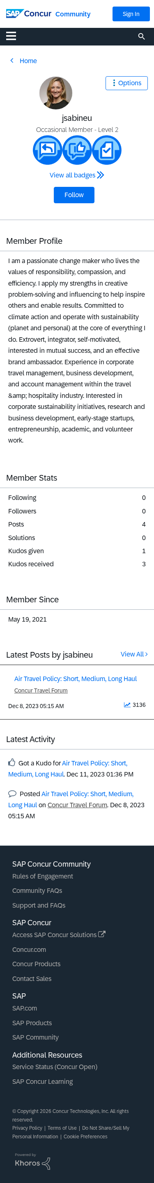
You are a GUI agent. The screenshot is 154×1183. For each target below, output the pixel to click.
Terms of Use (62, 1128)
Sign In (131, 14)
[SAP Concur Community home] (28, 12)
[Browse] (15, 35)
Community (72, 14)
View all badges (72, 175)
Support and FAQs (38, 905)
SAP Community (35, 1037)
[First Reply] (47, 150)
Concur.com (29, 949)
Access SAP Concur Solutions (55, 934)
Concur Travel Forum (41, 690)
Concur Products (36, 963)
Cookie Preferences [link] (86, 1137)
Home (28, 60)
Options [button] (129, 82)
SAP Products (32, 1023)
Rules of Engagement (42, 876)
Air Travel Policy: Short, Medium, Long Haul (75, 678)
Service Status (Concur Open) (54, 1066)
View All (132, 654)
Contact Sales (31, 978)
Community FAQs (37, 890)
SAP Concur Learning (42, 1081)
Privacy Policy (27, 1128)
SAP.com (24, 1008)
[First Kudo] (77, 150)
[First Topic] (107, 150)
